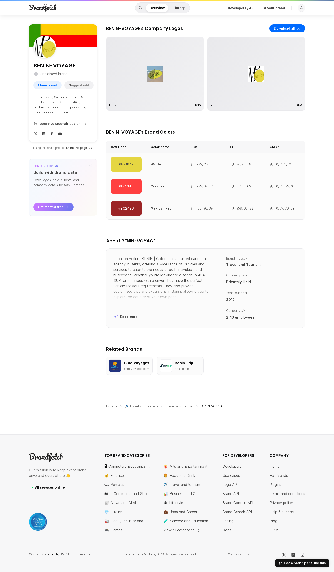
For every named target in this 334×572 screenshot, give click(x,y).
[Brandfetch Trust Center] (38, 522)
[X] (35, 133)
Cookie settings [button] (238, 554)
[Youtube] (60, 133)
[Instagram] (302, 554)
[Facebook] (52, 133)
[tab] (141, 8)
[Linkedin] (44, 133)
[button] (301, 8)
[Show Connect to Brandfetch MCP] (90, 165)
